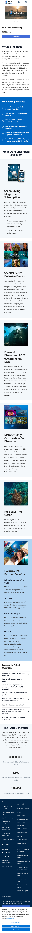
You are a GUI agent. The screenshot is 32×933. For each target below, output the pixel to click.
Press (19, 812)
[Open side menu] (2, 2)
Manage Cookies (16, 922)
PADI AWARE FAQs (22, 829)
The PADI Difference (8, 853)
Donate (19, 836)
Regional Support (22, 891)
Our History (5, 856)
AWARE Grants (21, 843)
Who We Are (5, 849)
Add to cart (16, 36)
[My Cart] (29, 2)
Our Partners (21, 815)
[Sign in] (22, 2)
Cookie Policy (10, 918)
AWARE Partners (22, 840)
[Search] (19, 2)
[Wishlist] (26, 2)
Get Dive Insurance (8, 818)
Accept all (16, 930)
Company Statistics (23, 808)
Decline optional (16, 926)
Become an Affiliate (8, 839)
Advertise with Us (22, 819)
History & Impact (22, 832)
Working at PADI (7, 866)
